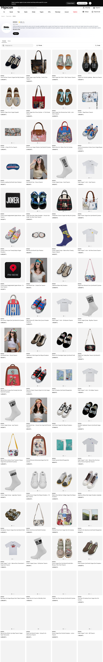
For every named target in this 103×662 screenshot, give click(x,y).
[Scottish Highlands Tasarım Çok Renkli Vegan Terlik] (90, 410)
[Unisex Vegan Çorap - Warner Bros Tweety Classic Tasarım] (64, 235)
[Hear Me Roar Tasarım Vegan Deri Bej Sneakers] (13, 62)
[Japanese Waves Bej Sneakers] (64, 270)
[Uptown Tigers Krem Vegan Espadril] (13, 97)
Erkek (33, 12)
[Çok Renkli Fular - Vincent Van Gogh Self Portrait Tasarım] (38, 410)
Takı (18, 12)
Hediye (87, 11)
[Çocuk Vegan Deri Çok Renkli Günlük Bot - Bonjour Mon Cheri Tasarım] (64, 548)
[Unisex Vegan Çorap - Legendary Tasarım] (13, 479)
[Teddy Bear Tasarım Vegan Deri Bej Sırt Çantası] (64, 200)
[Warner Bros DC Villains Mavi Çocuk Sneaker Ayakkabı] (38, 305)
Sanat (11, 12)
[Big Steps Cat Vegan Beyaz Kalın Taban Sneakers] (13, 583)
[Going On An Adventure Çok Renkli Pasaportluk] (90, 514)
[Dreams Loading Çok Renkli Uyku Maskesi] (13, 167)
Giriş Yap (87, 7)
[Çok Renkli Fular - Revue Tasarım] (38, 167)
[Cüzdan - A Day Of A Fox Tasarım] (13, 132)
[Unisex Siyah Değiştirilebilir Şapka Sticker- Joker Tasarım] (13, 200)
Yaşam (41, 12)
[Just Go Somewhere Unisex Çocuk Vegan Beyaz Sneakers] (90, 132)
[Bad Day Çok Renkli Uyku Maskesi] (38, 235)
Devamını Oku (16, 29)
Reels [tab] (9, 41)
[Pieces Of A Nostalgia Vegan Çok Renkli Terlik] (64, 340)
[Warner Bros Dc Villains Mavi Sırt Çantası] (64, 132)
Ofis (49, 12)
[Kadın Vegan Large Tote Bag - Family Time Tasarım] (38, 62)
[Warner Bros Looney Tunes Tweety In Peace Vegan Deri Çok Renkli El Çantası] (13, 445)
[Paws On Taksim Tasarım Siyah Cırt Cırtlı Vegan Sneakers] (38, 375)
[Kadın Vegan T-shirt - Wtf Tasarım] (90, 618)
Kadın (25, 12)
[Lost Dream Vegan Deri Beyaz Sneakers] (64, 410)
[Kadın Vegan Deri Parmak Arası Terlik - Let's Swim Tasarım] (64, 97)
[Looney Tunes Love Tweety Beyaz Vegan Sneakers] (13, 235)
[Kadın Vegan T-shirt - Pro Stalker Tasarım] (90, 375)
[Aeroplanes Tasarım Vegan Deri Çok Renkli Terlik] (13, 514)
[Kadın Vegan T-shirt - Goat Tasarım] (90, 167)
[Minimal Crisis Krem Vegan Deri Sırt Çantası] (64, 514)
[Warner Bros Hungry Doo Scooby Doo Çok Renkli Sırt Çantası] (13, 375)
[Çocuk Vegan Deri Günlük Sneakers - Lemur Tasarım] (64, 618)
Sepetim (98, 7)
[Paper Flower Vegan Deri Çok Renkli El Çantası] (90, 200)
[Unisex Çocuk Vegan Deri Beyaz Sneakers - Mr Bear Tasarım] (38, 479)
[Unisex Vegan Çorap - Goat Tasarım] (64, 167)
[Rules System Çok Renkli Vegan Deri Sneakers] (90, 548)
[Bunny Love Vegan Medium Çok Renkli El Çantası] (38, 132)
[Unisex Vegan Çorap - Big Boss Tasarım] (90, 305)
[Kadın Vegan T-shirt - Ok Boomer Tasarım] (64, 305)
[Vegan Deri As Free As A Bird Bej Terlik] (38, 583)
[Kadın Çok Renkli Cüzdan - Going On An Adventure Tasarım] (38, 618)
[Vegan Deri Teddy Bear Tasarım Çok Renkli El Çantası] (90, 340)
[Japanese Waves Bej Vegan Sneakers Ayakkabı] (90, 479)
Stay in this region (82, 3)
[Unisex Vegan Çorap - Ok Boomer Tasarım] (38, 548)
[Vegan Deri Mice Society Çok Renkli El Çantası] (64, 583)
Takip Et (16, 33)
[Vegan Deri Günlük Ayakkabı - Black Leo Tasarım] (90, 62)
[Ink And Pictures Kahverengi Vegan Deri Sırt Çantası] (38, 445)
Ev (4, 12)
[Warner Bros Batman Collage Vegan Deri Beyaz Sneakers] (64, 479)
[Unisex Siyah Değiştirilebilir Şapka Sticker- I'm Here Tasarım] (13, 270)
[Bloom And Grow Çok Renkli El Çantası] (38, 514)
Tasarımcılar (97, 11)
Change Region (70, 3)
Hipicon (3, 16)
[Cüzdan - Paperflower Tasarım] (90, 97)
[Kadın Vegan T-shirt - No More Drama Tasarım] (90, 235)
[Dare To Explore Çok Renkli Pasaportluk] (64, 375)
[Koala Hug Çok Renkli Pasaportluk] (64, 445)
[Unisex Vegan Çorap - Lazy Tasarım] (13, 410)
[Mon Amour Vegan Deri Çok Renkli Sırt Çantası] (13, 305)
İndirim (75, 12)
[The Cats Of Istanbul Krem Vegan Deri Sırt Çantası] (90, 583)
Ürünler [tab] (4, 41)
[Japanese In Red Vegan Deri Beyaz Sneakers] (38, 340)
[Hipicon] (7, 8)
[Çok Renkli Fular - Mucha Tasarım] (13, 340)
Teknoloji (57, 12)
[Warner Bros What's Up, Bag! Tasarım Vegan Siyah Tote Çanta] (13, 618)
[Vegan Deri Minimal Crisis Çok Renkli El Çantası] (90, 270)
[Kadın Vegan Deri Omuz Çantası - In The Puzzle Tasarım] (38, 97)
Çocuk (67, 12)
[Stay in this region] (90, 3)
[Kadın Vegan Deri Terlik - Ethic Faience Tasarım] (64, 62)
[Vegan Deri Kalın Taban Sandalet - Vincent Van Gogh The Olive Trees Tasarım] (38, 200)
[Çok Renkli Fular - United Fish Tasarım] (38, 270)
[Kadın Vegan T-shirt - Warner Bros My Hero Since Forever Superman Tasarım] (90, 445)
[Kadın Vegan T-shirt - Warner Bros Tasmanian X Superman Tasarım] (13, 548)
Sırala (98, 45)
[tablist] (6, 41)
